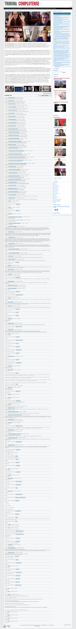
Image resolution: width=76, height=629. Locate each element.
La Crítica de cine (56, 193)
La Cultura (55, 194)
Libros (55, 195)
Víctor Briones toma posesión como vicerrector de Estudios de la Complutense (60, 20)
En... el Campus (56, 189)
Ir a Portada (55, 68)
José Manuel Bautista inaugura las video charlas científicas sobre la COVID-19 (60, 18)
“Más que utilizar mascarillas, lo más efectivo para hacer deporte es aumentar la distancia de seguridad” (61, 34)
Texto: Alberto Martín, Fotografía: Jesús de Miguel (14, 10)
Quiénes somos (56, 204)
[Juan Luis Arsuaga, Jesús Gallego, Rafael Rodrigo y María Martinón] (9, 91)
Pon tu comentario (44, 95)
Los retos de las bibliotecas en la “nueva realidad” (61, 41)
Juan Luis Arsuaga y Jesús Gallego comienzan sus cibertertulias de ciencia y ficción (61, 65)
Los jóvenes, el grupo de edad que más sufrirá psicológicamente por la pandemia (60, 58)
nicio (71, 6)
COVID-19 (55, 76)
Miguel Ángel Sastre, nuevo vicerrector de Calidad (61, 42)
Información (37, 626)
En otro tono (56, 188)
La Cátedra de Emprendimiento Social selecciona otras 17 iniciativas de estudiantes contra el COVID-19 (61, 55)
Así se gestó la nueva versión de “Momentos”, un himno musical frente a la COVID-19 (61, 22)
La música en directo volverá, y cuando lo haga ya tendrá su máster (61, 30)
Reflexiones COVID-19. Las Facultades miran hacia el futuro (61, 48)
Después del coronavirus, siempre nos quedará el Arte (61, 56)
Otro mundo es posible (57, 199)
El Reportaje (56, 187)
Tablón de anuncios (57, 201)
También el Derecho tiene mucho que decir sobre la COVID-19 (61, 61)
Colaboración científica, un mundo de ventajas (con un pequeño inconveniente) (61, 32)
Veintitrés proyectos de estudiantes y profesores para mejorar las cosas (61, 24)
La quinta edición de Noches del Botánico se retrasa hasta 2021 (61, 44)
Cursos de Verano (57, 186)
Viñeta (55, 202)
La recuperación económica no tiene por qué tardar (61, 50)
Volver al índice (57, 66)
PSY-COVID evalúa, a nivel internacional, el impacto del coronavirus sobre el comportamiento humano (61, 36)
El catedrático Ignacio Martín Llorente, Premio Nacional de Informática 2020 (61, 16)
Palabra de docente (57, 200)
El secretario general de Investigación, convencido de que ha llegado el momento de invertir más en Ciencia (61, 13)
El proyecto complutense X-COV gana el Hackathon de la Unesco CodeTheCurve (61, 63)
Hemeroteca (56, 74)
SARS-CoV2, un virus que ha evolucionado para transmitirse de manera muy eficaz (60, 46)
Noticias (55, 183)
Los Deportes (56, 196)
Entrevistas (55, 115)
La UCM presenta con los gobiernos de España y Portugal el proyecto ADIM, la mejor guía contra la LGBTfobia (60, 39)
